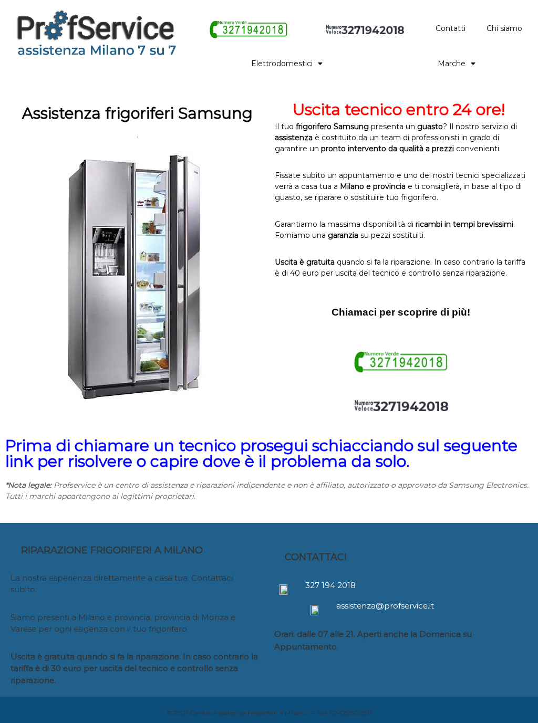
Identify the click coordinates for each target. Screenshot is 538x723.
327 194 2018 (330, 585)
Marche (451, 63)
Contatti (450, 28)
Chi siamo (504, 28)
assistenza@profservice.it (385, 606)
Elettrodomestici (282, 63)
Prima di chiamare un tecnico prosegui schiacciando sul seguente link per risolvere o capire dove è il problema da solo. (261, 453)
